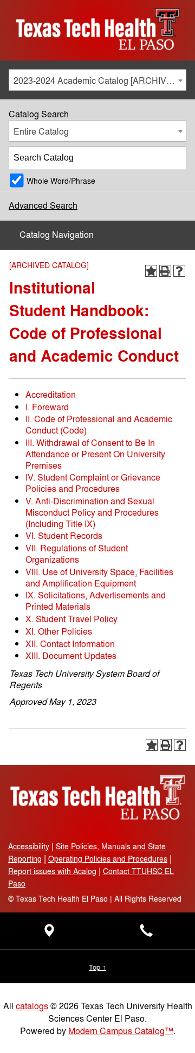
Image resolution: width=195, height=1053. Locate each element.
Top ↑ (97, 967)
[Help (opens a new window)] (179, 271)
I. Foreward (47, 407)
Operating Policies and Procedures (107, 858)
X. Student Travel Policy (71, 618)
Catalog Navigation (57, 234)
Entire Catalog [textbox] (41, 131)
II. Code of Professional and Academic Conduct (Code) (98, 424)
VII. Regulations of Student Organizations (76, 553)
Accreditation (50, 394)
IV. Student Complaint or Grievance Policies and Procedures (92, 483)
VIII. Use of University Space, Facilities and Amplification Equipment (99, 577)
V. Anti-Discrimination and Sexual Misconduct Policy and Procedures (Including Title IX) (92, 512)
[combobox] (97, 80)
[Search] (175, 158)
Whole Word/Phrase (61, 180)
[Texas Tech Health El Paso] (97, 818)
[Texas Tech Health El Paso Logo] (97, 54)
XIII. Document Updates (70, 655)
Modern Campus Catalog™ (120, 1030)
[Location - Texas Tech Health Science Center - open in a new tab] (49, 933)
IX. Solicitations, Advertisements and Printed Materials (95, 600)
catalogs (32, 1005)
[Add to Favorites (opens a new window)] (151, 271)
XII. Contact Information (70, 643)
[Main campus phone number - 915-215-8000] (146, 933)
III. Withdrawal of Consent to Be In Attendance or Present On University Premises (95, 453)
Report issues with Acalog (52, 870)
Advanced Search (43, 205)
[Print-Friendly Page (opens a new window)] (165, 271)
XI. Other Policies (58, 631)
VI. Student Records (63, 535)
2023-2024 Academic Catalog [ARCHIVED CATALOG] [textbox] (100, 80)
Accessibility (28, 845)
